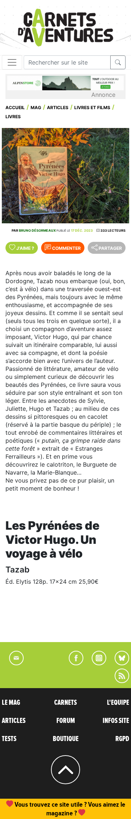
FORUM (65, 720)
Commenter (66, 248)
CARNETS (65, 702)
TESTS (9, 739)
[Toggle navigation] (12, 62)
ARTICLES (13, 720)
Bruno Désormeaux (37, 230)
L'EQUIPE (118, 702)
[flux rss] (118, 680)
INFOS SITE (116, 720)
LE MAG (11, 702)
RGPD (122, 739)
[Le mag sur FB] (72, 663)
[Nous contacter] (13, 663)
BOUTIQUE (66, 739)
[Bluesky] (118, 663)
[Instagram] (95, 663)
